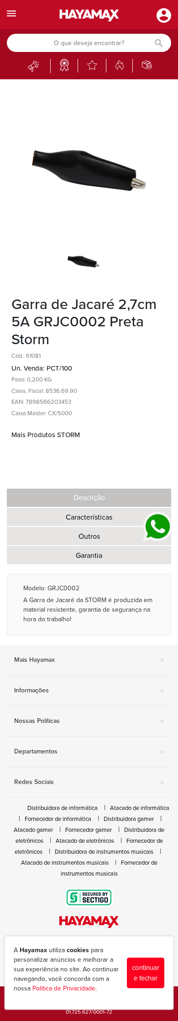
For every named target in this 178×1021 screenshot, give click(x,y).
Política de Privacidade (63, 988)
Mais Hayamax (89, 660)
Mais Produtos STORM (45, 435)
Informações (89, 691)
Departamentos (89, 752)
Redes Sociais (89, 782)
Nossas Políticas (89, 721)
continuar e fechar (145, 973)
